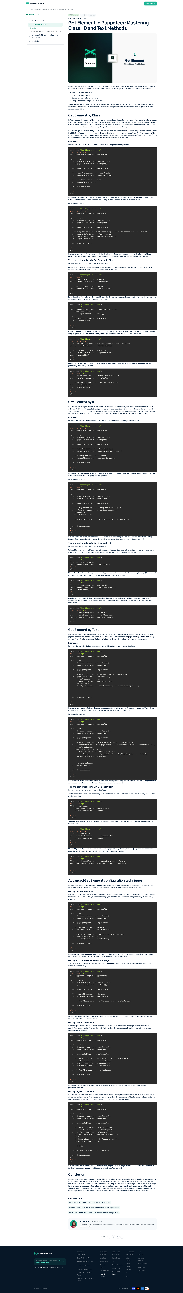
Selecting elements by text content (85, 98)
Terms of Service (143, 1264)
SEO (113, 1261)
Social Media (116, 1258)
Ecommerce (116, 1254)
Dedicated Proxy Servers (84, 1269)
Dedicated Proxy (103, 1266)
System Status (128, 1265)
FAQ (127, 1276)
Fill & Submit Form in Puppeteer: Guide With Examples (89, 1202)
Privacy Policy (142, 1267)
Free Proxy (103, 1254)
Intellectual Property (141, 1259)
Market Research (117, 1265)
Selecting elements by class (82, 92)
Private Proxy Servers (83, 1266)
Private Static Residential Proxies (84, 1274)
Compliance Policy (141, 1272)
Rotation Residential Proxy (85, 1261)
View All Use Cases (116, 1273)
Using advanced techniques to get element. (88, 101)
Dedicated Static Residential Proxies (85, 1280)
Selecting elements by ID (81, 95)
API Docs (128, 1269)
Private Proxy (104, 1261)
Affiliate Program (128, 1259)
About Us (140, 1254)
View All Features (102, 1275)
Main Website (150, 3)
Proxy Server (81, 1254)
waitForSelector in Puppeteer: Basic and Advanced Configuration (93, 1213)
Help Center (129, 1254)
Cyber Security (116, 1268)
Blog (127, 1273)
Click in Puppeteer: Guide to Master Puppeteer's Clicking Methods (94, 1208)
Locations (103, 1258)
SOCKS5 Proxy (104, 1271)
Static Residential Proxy (84, 1258)
